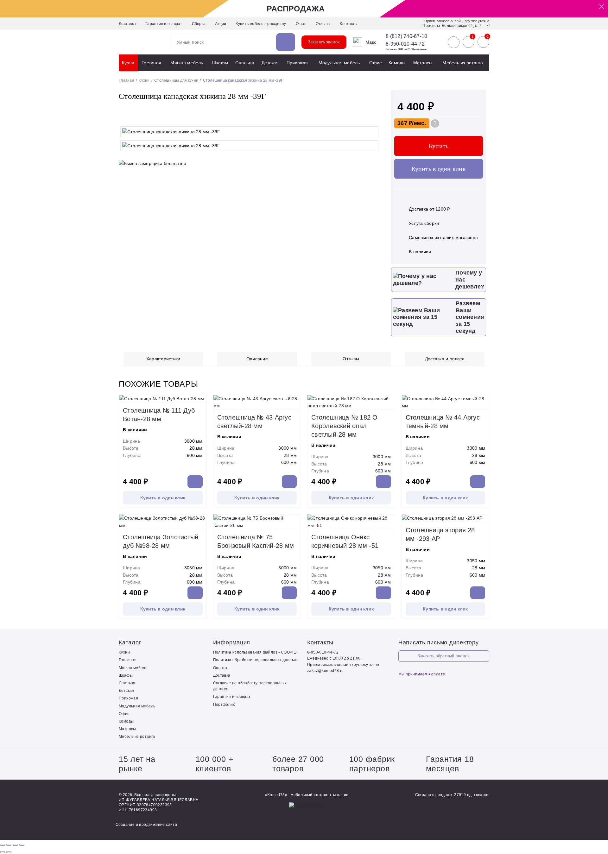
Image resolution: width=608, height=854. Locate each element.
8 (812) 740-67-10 (406, 36)
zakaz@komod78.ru (325, 670)
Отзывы (323, 24)
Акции (220, 24)
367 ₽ (404, 123)
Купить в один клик (438, 168)
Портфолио (224, 704)
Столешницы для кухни (176, 80)
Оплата (220, 668)
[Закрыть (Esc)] (2, 845)
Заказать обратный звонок (444, 656)
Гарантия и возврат (163, 24)
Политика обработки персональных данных (255, 660)
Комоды (397, 62)
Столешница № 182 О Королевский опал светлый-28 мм (344, 426)
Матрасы (423, 62)
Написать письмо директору (438, 642)
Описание (257, 358)
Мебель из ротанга (462, 62)
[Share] (8, 845)
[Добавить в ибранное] (373, 117)
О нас (301, 24)
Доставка (127, 24)
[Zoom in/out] (21, 845)
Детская (270, 62)
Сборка (199, 24)
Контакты (349, 24)
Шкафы (220, 62)
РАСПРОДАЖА (296, 8)
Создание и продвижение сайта (146, 824)
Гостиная (151, 62)
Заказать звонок (324, 42)
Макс (370, 42)
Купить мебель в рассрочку (261, 24)
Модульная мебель (339, 62)
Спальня (244, 62)
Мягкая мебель (186, 62)
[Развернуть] (15, 845)
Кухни (128, 62)
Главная (126, 80)
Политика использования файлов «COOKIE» (256, 652)
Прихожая (297, 62)
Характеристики (163, 358)
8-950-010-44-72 (405, 44)
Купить (439, 145)
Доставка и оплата (445, 358)
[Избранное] (468, 42)
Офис (375, 62)
